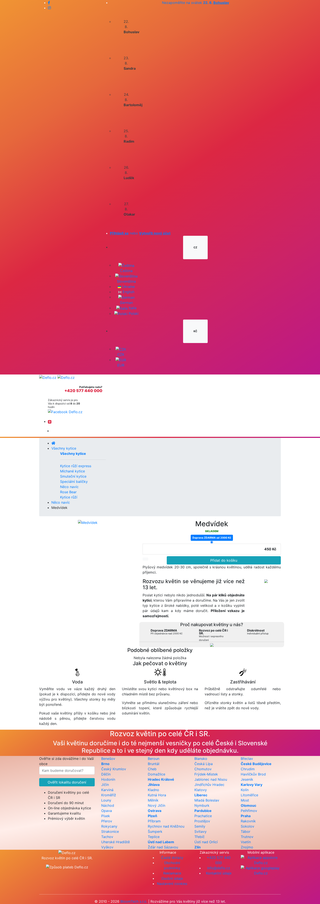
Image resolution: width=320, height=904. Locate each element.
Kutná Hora (157, 795)
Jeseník (247, 779)
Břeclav (247, 758)
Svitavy (200, 831)
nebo (140, 233)
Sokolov (247, 826)
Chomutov (203, 769)
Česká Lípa (203, 764)
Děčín (106, 774)
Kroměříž (108, 795)
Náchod (107, 805)
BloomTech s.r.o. (133, 901)
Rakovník (248, 821)
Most (245, 800)
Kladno (153, 790)
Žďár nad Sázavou (163, 847)
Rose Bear (68, 492)
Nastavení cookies (172, 883)
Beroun (153, 758)
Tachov (107, 837)
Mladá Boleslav (206, 800)
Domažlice (156, 774)
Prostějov (202, 821)
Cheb (152, 769)
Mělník (153, 800)
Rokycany (109, 826)
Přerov (106, 821)
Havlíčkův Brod (253, 774)
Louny (106, 800)
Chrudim (248, 769)
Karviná (107, 790)
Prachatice (203, 816)
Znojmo (247, 847)
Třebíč (199, 837)
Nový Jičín (156, 805)
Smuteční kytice (73, 476)
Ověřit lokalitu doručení (67, 782)
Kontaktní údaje (218, 873)
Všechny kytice (63, 448)
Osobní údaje (172, 878)
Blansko (200, 758)
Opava (106, 810)
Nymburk (201, 805)
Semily (199, 826)
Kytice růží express (75, 466)
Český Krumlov (113, 769)
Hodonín (108, 779)
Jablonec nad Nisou (210, 779)
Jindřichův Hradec (209, 784)
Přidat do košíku (223, 560)
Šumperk (155, 831)
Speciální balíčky (74, 481)
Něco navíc (69, 487)
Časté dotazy (172, 857)
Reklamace (172, 873)
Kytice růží (68, 497)
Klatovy (200, 790)
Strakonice (110, 831)
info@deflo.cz (218, 868)
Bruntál (153, 764)
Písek (105, 816)
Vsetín (246, 842)
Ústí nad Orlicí (206, 842)
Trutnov (247, 837)
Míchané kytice (72, 471)
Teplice (154, 837)
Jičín (105, 784)
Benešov (108, 758)
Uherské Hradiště (115, 842)
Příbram (154, 821)
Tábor (245, 831)
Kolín (245, 790)
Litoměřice (249, 795)
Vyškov (107, 847)
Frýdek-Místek (206, 774)
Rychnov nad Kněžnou (166, 826)
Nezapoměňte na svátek (195, 2)
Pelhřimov (249, 810)
